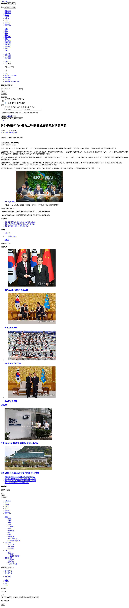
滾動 (6, 29)
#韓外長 (7, 233)
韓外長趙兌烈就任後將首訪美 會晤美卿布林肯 (20, 222)
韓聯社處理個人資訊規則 (13, 81)
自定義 (34, 107)
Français (7, 512)
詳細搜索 (4, 93)
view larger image (10, 202)
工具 (6, 550)
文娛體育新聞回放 (14, 540)
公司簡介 (8, 79)
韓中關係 (8, 41)
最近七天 (26, 107)
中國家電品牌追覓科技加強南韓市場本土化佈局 (20, 481)
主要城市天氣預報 (11, 75)
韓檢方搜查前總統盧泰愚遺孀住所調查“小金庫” (20, 479)
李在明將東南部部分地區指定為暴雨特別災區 (20, 477)
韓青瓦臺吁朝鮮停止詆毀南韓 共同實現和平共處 (20, 473)
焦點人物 (8, 43)
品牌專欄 (8, 542)
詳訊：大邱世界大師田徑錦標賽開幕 (17, 483)
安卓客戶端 (8, 571)
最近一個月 (16, 107)
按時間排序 (10, 103)
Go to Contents (5, 1)
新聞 (6, 517)
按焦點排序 (21, 103)
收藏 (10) (7, 61)
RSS (6, 73)
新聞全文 (21, 99)
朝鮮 (6, 39)
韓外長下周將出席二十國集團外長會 (17, 226)
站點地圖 (8, 576)
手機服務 (8, 77)
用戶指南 (11, 562)
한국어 (7, 503)
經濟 (6, 33)
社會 (6, 35)
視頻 (6, 50)
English (7, 504)
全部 (8, 99)
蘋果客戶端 (8, 573)
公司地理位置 (12, 564)
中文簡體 (4, 497)
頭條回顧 (8, 54)
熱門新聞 (8, 56)
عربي (6, 508)
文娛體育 (8, 37)
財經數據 (8, 45)
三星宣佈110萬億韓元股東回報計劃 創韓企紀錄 (19, 443)
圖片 (6, 48)
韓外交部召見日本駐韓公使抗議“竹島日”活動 (20, 224)
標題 (14, 99)
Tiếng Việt (8, 513)
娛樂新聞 (8, 58)
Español (7, 510)
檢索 (3, 91)
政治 (6, 31)
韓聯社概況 (8, 558)
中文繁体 (8, 501)
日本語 (7, 506)
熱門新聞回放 (12, 538)
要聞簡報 (8, 47)
